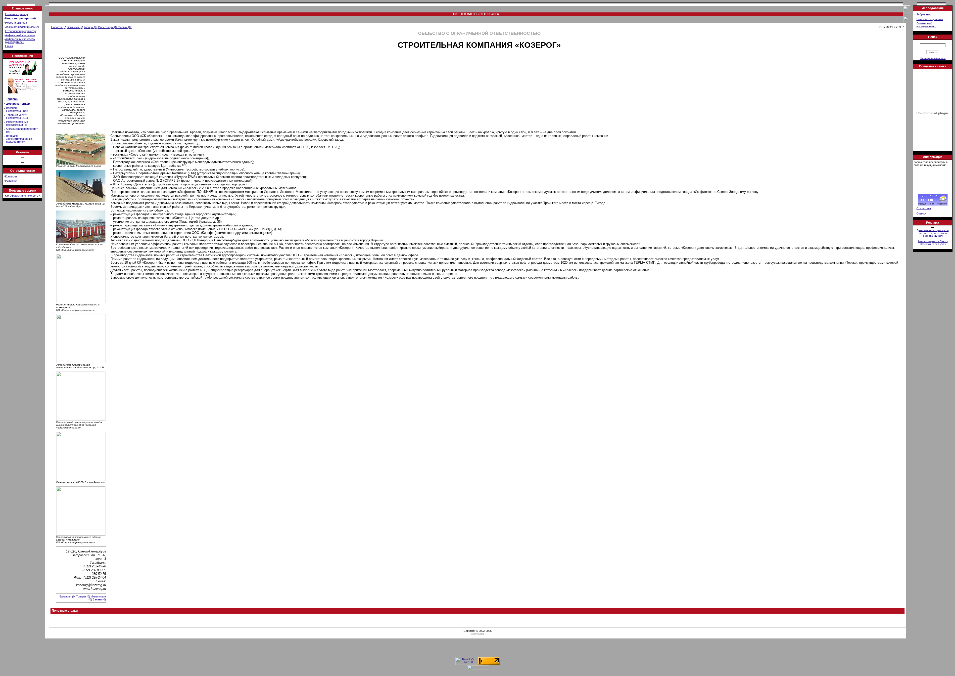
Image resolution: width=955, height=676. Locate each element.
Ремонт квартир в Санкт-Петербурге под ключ (933, 242)
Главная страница (16, 14)
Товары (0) (90, 27)
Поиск (9, 45)
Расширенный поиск (933, 58)
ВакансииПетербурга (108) (17, 109)
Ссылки (921, 213)
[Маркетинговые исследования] (22, 94)
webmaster (477, 633)
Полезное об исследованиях (926, 25)
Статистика (923, 208)
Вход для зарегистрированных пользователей (19, 138)
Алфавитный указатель (20, 35)
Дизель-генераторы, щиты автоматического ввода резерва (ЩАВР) (933, 233)
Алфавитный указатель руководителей (20, 40)
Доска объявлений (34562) (22, 26)
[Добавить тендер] (22, 74)
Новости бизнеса (16, 22)
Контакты (11, 176)
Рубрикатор (923, 14)
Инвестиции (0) (108, 27)
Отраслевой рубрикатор (20, 31)
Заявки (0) (125, 27)
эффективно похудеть (24, 195)
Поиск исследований (929, 19)
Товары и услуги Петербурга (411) (17, 116)
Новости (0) (58, 27)
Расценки (11, 180)
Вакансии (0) (75, 27)
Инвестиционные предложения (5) (17, 123)
